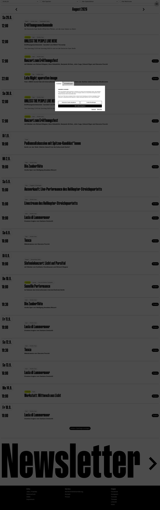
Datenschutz (99, 109)
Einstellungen (68, 83)
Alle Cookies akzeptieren (80, 105)
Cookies (58, 83)
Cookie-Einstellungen (91, 102)
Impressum (94, 109)
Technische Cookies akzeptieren (69, 102)
